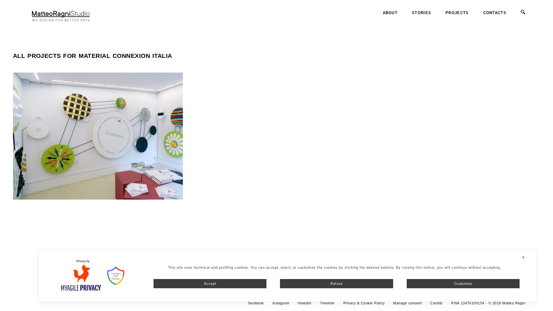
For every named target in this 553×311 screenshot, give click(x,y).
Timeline (327, 303)
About (390, 13)
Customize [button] (463, 283)
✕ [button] (523, 257)
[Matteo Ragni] (61, 13)
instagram (280, 303)
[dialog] (287, 276)
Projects (457, 13)
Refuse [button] (336, 283)
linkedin (304, 303)
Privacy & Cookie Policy (364, 303)
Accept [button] (210, 283)
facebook (256, 303)
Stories (421, 13)
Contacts (494, 13)
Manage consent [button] (407, 303)
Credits (436, 303)
